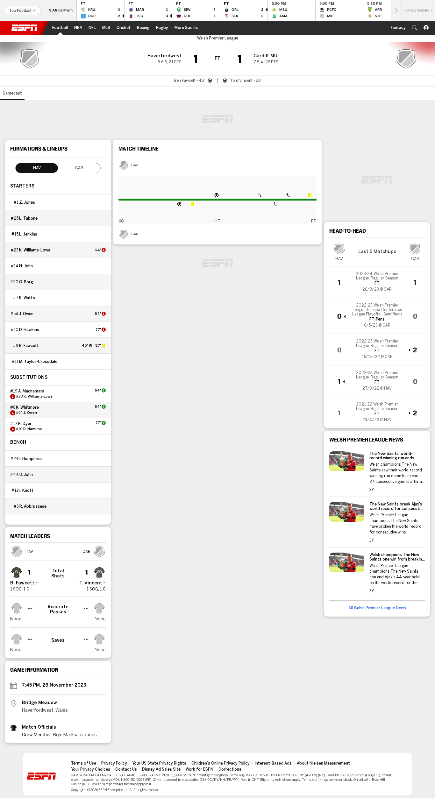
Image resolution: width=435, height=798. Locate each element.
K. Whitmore (27, 407)
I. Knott (26, 490)
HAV (134, 165)
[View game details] (377, 282)
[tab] (37, 168)
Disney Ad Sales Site (161, 769)
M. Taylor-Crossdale (38, 361)
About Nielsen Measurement (323, 763)
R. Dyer (25, 423)
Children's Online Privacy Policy (220, 763)
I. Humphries (31, 458)
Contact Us (126, 769)
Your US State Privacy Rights (159, 763)
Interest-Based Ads (273, 763)
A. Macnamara (31, 391)
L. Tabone (28, 218)
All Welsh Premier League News (377, 608)
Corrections (229, 769)
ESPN (24, 28)
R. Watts (27, 298)
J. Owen (26, 314)
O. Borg (26, 282)
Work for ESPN (199, 769)
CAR (135, 234)
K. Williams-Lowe (34, 250)
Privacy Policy (114, 763)
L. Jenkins (28, 234)
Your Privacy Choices (90, 769)
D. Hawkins (29, 330)
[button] (414, 27)
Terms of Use (83, 763)
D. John (26, 474)
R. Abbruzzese (32, 506)
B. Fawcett (29, 345)
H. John (26, 266)
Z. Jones (27, 202)
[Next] (396, 10)
